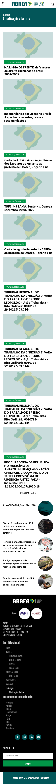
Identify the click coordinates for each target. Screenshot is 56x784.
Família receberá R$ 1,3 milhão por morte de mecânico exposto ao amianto (19, 581)
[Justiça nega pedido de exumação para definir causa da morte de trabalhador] (45, 563)
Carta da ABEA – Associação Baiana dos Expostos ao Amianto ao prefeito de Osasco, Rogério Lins (28, 163)
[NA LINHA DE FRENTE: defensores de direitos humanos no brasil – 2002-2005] (28, 45)
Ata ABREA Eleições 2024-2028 (19, 505)
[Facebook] (17, 737)
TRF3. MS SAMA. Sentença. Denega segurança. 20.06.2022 (28, 208)
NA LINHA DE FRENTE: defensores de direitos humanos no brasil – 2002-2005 (27, 71)
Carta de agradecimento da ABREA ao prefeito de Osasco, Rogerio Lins (28, 251)
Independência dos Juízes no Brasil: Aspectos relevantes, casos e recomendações (27, 117)
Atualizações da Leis (15, 62)
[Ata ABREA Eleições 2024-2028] (45, 508)
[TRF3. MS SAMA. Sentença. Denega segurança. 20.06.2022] (28, 184)
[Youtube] (38, 737)
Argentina (9, 702)
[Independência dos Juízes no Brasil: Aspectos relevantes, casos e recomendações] (28, 91)
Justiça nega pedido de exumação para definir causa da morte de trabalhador (19, 563)
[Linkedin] (31, 737)
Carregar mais (27, 493)
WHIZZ (46, 778)
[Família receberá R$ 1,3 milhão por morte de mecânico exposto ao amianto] (45, 581)
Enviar (28, 763)
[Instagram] (24, 737)
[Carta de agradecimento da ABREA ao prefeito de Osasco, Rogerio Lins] (28, 227)
